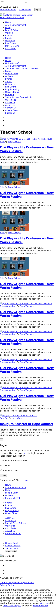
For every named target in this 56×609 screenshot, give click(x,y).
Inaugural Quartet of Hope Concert (26, 424)
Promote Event (12, 498)
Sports (8, 38)
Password (5, 465)
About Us (9, 105)
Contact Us (10, 107)
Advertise (10, 102)
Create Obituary (13, 545)
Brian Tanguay (27, 306)
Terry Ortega (14, 141)
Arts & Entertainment (15, 25)
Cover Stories (12, 92)
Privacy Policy (7, 585)
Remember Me (10, 470)
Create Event (11, 110)
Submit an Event (8, 9)
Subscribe (5, 17)
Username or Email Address (13, 460)
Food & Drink (11, 30)
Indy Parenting (12, 46)
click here (44, 603)
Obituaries (10, 40)
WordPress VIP (40, 605)
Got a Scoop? (17, 17)
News (8, 22)
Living (8, 27)
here (25, 453)
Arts (2, 141)
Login (37, 10)
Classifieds (10, 48)
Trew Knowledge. (12, 605)
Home (8, 58)
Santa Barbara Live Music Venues (21, 68)
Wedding (9, 94)
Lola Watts (17, 418)
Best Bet (4, 418)
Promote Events (13, 533)
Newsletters (25, 9)
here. (26, 480)
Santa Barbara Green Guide (18, 97)
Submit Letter (12, 548)
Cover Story (11, 513)
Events (8, 35)
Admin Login (11, 551)
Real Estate (10, 43)
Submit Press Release (15, 523)
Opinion (9, 32)
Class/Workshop (8, 306)
